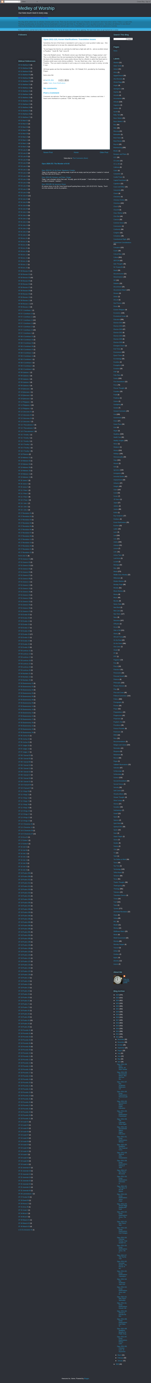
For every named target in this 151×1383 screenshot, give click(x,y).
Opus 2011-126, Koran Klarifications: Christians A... (122, 1180)
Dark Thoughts (118, 264)
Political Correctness (120, 696)
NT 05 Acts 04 (23, 245)
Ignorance (117, 470)
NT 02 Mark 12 (23, 140)
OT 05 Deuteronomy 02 (25, 686)
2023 (117, 1003)
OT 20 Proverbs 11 (24, 1056)
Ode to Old (117, 630)
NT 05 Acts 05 (23, 248)
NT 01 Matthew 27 (24, 117)
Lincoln (116, 548)
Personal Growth (119, 676)
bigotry (116, 957)
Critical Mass (118, 254)
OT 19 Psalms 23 (24, 984)
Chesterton (117, 196)
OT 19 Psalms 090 (24, 929)
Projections (117, 718)
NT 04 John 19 (23, 228)
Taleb (115, 856)
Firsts (115, 385)
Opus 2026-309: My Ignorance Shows (54, 184)
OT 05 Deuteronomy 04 (25, 690)
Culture (116, 257)
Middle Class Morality (120, 575)
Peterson (116, 679)
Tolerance (117, 892)
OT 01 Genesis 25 (24, 598)
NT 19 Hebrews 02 (24, 461)
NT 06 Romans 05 (24, 281)
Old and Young (118, 637)
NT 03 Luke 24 (23, 192)
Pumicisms (117, 732)
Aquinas (116, 92)
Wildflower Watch (119, 931)
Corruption (117, 247)
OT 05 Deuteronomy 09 (25, 703)
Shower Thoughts (119, 797)
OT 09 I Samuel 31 (24, 781)
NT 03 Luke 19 (23, 183)
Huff (115, 467)
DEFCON (116, 260)
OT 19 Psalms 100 (24, 942)
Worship (116, 941)
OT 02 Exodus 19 (24, 631)
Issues (116, 496)
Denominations (118, 277)
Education (117, 319)
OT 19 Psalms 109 (24, 948)
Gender (116, 408)
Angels (116, 85)
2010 (117, 1364)
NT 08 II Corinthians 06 (25, 346)
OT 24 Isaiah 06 (23, 1131)
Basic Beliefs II (118, 121)
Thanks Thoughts (119, 882)
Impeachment (118, 480)
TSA (115, 849)
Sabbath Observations (121, 764)
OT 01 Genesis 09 (24, 578)
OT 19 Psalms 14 (24, 978)
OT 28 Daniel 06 (23, 1200)
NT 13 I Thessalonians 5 (26, 428)
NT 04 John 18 (23, 225)
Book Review (118, 141)
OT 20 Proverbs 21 (24, 1086)
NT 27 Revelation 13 (24, 539)
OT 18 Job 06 (22, 850)
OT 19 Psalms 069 (24, 922)
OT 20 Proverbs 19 (24, 1079)
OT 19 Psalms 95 (24, 1027)
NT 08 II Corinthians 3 (25, 359)
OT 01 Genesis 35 (24, 605)
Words (116, 934)
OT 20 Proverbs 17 (24, 1073)
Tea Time (116, 866)
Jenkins (116, 506)
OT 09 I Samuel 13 (24, 768)
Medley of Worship (36, 8)
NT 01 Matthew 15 (24, 88)
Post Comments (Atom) (80, 158)
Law (115, 535)
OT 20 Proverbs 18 (24, 1076)
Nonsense (117, 620)
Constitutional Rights (120, 239)
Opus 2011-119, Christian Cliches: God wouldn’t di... (122, 1240)
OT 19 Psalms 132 (24, 965)
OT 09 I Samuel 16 (24, 772)
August (120, 1050)
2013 (117, 1031)
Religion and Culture (120, 745)
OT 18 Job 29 (22, 863)
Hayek (116, 431)
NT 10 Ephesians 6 (24, 398)
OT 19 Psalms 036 (24, 902)
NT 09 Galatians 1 (24, 372)
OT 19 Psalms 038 (24, 909)
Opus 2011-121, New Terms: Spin (122, 1223)
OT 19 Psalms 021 (24, 896)
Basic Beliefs (118, 118)
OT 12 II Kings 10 (24, 811)
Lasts (115, 532)
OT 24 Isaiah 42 (23, 1151)
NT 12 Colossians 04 (25, 418)
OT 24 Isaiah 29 (23, 1144)
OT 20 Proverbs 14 (24, 1066)
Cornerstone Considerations (122, 242)
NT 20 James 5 (23, 487)
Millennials (117, 578)
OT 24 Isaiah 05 (23, 1128)
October (120, 1045)
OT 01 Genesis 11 (24, 582)
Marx (115, 568)
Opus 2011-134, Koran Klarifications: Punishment (122, 1113)
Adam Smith (117, 66)
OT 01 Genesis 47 (24, 611)
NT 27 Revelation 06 (24, 529)
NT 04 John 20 (23, 232)
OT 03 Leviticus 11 (24, 650)
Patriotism (117, 669)
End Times (117, 349)
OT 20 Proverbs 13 (24, 1063)
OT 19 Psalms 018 (24, 889)
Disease (116, 293)
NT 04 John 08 (23, 205)
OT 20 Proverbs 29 (24, 1112)
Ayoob (116, 111)
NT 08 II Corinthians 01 (25, 336)
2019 (117, 1014)
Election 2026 (118, 339)
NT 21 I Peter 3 (23, 497)
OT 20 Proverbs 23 (24, 1092)
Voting (116, 918)
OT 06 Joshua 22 (23, 739)
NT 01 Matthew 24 (24, 107)
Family (116, 378)
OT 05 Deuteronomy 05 (25, 693)
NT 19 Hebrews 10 (24, 470)
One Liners (117, 646)
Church (116, 206)
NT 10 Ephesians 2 (24, 389)
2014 (117, 1028)
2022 (117, 1006)
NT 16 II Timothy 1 (24, 444)
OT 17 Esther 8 (23, 844)
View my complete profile (126, 980)
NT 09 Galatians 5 (24, 382)
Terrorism (116, 876)
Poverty (116, 705)
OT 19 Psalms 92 (24, 1023)
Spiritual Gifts (118, 827)
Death (115, 270)
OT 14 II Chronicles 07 (25, 834)
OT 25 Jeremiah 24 (24, 1177)
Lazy (115, 539)
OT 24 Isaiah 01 (23, 1122)
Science (116, 777)
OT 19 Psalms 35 (24, 994)
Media (115, 571)
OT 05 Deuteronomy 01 (25, 683)
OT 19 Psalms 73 (24, 1007)
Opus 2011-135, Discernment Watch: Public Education (122, 1104)
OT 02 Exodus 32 (24, 644)
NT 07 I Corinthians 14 (25, 327)
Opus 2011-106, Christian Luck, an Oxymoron (122, 1349)
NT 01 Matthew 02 (24, 68)
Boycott (116, 144)
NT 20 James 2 (23, 480)
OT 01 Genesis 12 (24, 585)
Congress (117, 233)
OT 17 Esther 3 (23, 840)
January (120, 1361)
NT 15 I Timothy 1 (24, 435)
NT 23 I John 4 (23, 510)
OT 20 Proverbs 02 (24, 1033)
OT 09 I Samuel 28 (24, 778)
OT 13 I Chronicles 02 (25, 824)
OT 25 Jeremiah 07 (24, 1167)
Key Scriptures (118, 516)
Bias (115, 124)
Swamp (116, 846)
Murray (116, 594)
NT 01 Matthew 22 (24, 104)
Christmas (117, 203)
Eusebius (116, 362)
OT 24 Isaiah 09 (23, 1141)
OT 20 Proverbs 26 (24, 1102)
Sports (116, 830)
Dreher (116, 296)
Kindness (116, 519)
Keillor (116, 512)
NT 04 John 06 (23, 202)
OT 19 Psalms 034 (24, 899)
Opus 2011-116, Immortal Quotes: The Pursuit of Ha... (122, 1265)
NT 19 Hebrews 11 (24, 474)
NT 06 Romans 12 (24, 304)
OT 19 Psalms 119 (24, 955)
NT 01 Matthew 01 (24, 65)
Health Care (117, 437)
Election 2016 (118, 323)
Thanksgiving (118, 885)
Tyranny (116, 908)
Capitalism (117, 183)
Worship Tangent (119, 944)
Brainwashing (118, 147)
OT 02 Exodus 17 (24, 628)
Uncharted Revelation (120, 912)
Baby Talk (117, 115)
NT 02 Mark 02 (23, 124)
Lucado (116, 561)
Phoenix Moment (119, 686)
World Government (119, 938)
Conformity (117, 229)
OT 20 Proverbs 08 (24, 1046)
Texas (115, 879)
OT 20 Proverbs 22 (24, 1089)
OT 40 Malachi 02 (24, 1223)
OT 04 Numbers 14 (24, 677)
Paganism (117, 660)
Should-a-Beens (119, 794)
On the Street (118, 643)
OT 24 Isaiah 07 (23, 1135)
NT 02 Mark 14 (23, 143)
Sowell (116, 813)
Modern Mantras (119, 581)
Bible (115, 128)
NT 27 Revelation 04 (24, 523)
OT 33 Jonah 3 (23, 1210)
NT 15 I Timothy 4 (24, 438)
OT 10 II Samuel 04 (24, 785)
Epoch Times (118, 355)
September (121, 1048)
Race (115, 738)
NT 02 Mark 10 (23, 137)
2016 (117, 1023)
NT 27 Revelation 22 (24, 552)
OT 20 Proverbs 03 (24, 1037)
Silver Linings (118, 800)
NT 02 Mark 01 (23, 120)
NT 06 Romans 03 (24, 277)
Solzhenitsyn (118, 810)
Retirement (117, 755)
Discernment (118, 287)
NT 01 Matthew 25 (24, 111)
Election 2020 (118, 329)
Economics (117, 313)
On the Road (118, 640)
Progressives (118, 715)
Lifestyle (116, 545)
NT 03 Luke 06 (23, 160)
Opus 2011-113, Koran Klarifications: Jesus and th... (122, 1290)
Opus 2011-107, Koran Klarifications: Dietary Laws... (122, 1340)
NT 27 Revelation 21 (24, 549)
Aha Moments (118, 79)
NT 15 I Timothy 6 (24, 441)
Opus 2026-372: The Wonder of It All (55, 164)
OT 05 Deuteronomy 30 (25, 722)
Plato (115, 689)
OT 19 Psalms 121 (24, 958)
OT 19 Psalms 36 (24, 997)
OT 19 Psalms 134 (24, 968)
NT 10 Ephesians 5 (24, 395)
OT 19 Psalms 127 (24, 961)
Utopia (116, 915)
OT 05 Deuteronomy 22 (25, 716)
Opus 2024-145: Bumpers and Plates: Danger (56, 177)
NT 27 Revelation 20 (24, 546)
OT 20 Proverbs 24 (24, 1096)
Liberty (116, 542)
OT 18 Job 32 (22, 866)
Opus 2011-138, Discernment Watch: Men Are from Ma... (122, 1075)
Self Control (117, 790)
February (121, 1358)
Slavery (116, 804)
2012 (117, 1034)
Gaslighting (117, 404)
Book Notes (117, 138)
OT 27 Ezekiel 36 (24, 1197)
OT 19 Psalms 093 (24, 938)
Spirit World (117, 823)
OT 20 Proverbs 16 (24, 1069)
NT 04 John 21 (23, 235)
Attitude (116, 102)
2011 (117, 1037)
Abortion (116, 62)
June (119, 1056)
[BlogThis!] (61, 80)
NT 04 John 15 (23, 218)
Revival (116, 758)
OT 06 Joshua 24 (23, 742)
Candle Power (118, 177)
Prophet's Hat (118, 722)
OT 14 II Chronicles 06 (25, 830)
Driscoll (116, 300)
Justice (116, 509)
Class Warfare (118, 213)
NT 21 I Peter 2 (23, 493)
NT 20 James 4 (23, 484)
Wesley (116, 928)
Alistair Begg (118, 82)
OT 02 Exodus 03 (24, 618)
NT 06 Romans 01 (24, 271)
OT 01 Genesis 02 (24, 562)
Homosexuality (118, 457)
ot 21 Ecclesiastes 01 (25, 1230)
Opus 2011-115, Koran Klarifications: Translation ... (122, 1273)
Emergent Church (119, 346)
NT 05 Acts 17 (23, 264)
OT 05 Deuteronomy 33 (25, 729)
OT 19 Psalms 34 (24, 991)
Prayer (116, 709)
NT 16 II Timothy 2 (24, 448)
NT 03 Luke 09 (23, 163)
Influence (116, 483)
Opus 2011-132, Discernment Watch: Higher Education (122, 1130)
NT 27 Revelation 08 (24, 536)
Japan (115, 503)
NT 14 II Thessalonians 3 (26, 431)
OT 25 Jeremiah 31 (24, 1187)
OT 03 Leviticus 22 (24, 664)
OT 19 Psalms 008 (24, 876)
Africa (115, 72)
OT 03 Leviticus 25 (24, 670)
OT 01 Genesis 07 (24, 575)
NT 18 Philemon (23, 454)
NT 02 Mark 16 (23, 146)
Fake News (117, 375)
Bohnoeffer (117, 134)
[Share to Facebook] (66, 80)
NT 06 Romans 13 (24, 307)
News (115, 617)
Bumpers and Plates (120, 154)
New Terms (117, 614)
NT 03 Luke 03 (23, 156)
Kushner (116, 525)
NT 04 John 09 (23, 209)
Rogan (116, 761)
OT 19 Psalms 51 (24, 1001)
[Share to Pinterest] (68, 80)
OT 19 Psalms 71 (24, 1004)
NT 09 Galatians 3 (24, 376)
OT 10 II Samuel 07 (24, 788)
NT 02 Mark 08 (23, 133)
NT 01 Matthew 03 (24, 71)
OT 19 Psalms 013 (24, 886)
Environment (118, 352)
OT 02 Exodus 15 (24, 624)
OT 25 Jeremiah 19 (24, 1171)
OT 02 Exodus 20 (24, 634)
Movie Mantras (118, 591)
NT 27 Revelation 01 (24, 513)
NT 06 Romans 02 (24, 274)
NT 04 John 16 (23, 222)
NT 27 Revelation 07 (24, 533)
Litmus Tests (118, 555)
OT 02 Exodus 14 (24, 621)
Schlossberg (117, 774)
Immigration (117, 473)
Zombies (116, 954)
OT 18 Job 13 (22, 860)
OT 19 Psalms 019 (24, 893)
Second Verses (118, 784)
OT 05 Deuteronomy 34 (25, 732)
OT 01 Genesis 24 (24, 595)
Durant (116, 306)
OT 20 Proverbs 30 (24, 1115)
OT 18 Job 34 (22, 870)
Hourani (116, 463)
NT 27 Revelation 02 (24, 516)
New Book (117, 607)
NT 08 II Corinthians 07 (25, 349)
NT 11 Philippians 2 (24, 405)
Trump (116, 898)
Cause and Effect (119, 187)
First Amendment (119, 381)
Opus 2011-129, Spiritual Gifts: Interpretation (122, 1155)
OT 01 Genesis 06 (24, 572)
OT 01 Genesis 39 (24, 608)
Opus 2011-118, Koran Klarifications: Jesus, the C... (122, 1249)
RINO (115, 735)
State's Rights (118, 836)
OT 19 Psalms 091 (24, 932)
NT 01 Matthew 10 (24, 84)
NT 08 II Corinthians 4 (25, 363)
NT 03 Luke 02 (23, 153)
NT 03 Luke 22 (23, 189)
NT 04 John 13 (23, 212)
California (116, 167)
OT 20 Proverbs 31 (24, 1118)
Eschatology (117, 359)
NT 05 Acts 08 (23, 251)
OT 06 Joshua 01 (23, 736)
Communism (118, 226)
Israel (115, 493)
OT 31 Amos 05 (23, 1207)
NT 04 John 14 (23, 215)
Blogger (86, 1378)
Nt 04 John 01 (22, 556)
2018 (117, 1017)
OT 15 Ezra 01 (23, 837)
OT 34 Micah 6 (23, 1217)
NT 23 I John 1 (23, 503)
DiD (115, 280)
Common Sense (119, 223)
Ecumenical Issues (120, 316)
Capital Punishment (120, 180)
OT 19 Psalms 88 (24, 1017)
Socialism (117, 807)
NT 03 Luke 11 (23, 169)
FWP (115, 372)
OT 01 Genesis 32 (24, 601)
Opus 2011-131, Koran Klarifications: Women (122, 1139)
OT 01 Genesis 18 (24, 592)
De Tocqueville (118, 267)
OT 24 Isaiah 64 (23, 1161)
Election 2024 (118, 336)
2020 (117, 1012)
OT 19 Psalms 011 (24, 879)
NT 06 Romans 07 (24, 287)
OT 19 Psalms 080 (24, 925)
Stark (115, 833)
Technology (117, 869)
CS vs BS (117, 164)
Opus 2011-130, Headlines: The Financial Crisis (122, 1147)
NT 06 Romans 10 (24, 297)
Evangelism (117, 365)
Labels (116, 529)
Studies (116, 843)
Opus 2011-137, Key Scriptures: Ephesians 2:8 (122, 1085)
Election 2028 (118, 342)
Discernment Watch (120, 290)
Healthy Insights (119, 440)
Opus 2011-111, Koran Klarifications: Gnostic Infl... (122, 1305)
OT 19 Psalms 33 (24, 987)
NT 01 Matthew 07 (24, 81)
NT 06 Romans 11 (24, 300)
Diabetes (116, 283)
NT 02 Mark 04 (23, 127)
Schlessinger (118, 771)
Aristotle (116, 95)
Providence (117, 725)
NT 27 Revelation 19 (24, 542)
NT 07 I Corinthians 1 (25, 310)
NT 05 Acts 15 (23, 258)
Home (76, 152)
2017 (117, 1020)
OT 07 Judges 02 (23, 745)
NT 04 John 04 (23, 199)
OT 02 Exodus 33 (24, 647)
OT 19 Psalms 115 (24, 951)
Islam (50, 83)
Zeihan (116, 951)
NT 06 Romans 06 (24, 284)
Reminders (117, 748)
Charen (116, 193)
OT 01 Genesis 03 (24, 565)
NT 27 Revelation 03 (24, 520)
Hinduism (116, 447)
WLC (115, 921)
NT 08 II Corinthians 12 (25, 356)
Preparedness (118, 712)
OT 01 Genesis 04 (24, 569)
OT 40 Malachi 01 (24, 1220)
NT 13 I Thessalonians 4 (26, 425)
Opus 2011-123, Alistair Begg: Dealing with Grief (122, 1206)
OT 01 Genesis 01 (24, 559)
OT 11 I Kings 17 (23, 801)
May (119, 1059)
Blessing (116, 131)
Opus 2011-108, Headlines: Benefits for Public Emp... (122, 1331)
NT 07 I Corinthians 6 (25, 333)
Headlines (117, 434)
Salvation (116, 768)
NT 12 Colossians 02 (25, 415)
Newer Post (48, 152)
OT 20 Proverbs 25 (24, 1099)
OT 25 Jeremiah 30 (24, 1184)
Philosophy (117, 683)
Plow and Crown (119, 692)
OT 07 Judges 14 (23, 749)
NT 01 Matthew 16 (24, 91)
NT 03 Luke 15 (23, 176)
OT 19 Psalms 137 (24, 971)
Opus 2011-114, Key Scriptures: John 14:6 (122, 1281)
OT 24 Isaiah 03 (23, 1125)
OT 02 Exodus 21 (24, 637)
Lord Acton (117, 558)
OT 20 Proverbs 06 (24, 1043)
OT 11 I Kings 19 (23, 807)
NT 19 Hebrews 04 (24, 464)
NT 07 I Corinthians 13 (25, 323)
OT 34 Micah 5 (23, 1213)
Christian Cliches (119, 200)
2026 (117, 995)
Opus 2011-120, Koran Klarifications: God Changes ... (122, 1231)
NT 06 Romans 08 (24, 290)
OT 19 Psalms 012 (24, 883)
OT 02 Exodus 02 (24, 614)
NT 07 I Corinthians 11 (25, 317)
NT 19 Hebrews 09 (24, 467)
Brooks (116, 151)
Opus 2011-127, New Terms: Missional (122, 1172)
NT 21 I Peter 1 (23, 490)
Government (117, 418)
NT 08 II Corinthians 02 (25, 340)
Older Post (104, 152)
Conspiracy (117, 236)
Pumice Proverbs (119, 728)
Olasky (116, 633)
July (119, 1053)
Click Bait (117, 216)
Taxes (115, 862)
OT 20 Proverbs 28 (24, 1109)
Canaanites (117, 174)
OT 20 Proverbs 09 (24, 1050)
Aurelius (116, 108)
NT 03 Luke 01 (23, 150)
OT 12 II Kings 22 (24, 817)
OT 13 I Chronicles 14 (25, 827)
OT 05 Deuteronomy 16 (25, 709)
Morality (116, 588)
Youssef (116, 948)
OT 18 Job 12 (22, 857)
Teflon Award (118, 872)
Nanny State (117, 604)
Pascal (116, 666)
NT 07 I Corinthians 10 (25, 313)
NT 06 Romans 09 (24, 294)
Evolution (116, 368)
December (121, 1039)
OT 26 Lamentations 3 (25, 1194)
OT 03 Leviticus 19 (24, 660)
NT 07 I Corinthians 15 (25, 330)
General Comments (120, 411)
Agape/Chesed (118, 75)
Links (115, 552)
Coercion (116, 219)
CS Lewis (117, 161)
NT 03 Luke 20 (23, 186)
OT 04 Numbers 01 (24, 673)
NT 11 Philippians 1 (24, 402)
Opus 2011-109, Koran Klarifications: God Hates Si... (122, 1322)
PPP (115, 656)
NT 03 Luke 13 (23, 173)
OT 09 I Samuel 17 (24, 775)
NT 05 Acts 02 (23, 241)
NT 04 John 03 (23, 196)
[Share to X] (64, 80)
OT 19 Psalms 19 (24, 981)
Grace (115, 421)
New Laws (117, 611)
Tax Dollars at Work (120, 859)
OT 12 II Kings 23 (24, 821)
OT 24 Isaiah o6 (23, 1164)
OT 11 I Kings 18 (23, 804)
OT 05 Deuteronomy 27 (25, 719)
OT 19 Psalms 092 (24, 935)
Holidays (116, 453)
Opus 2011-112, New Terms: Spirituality (122, 1298)
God (115, 414)
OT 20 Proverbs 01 (24, 1030)
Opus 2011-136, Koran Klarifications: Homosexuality (122, 1095)
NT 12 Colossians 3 (24, 421)
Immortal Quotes (119, 476)
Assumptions (118, 98)
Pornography (118, 702)
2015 (117, 1026)
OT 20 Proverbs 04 (24, 1040)
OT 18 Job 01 (22, 847)
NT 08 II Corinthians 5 (25, 366)
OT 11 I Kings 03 (23, 791)
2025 (117, 998)
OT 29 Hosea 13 (23, 1203)
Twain (115, 905)
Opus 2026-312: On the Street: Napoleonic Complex (58, 170)
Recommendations (119, 741)
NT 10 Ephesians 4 (24, 392)
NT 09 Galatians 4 (24, 379)
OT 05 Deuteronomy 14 (25, 706)
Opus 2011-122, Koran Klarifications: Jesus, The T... (122, 1215)
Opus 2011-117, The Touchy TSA (122, 1256)
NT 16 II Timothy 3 (24, 451)
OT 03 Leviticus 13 (24, 654)
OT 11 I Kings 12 (23, 798)
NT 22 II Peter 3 (23, 500)
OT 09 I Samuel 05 (24, 758)
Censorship (117, 190)
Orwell (116, 650)
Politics (116, 699)
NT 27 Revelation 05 (24, 526)
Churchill (116, 210)
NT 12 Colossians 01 (25, 412)
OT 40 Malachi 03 (24, 1226)
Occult (116, 627)
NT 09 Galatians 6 (24, 385)
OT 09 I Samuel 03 (24, 755)
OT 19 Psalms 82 (24, 1014)
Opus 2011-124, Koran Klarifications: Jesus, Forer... (122, 1197)
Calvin (116, 170)
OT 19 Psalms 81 (24, 1010)
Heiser (116, 444)
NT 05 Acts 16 (23, 261)
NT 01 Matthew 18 (24, 94)
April (119, 1062)
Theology (116, 889)
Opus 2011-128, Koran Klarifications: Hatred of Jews (122, 1164)
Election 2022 (118, 332)
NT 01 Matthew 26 (24, 114)
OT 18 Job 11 (22, 853)
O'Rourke (116, 624)
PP (115, 653)
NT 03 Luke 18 (23, 179)
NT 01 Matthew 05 (24, 75)
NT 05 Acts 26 (23, 268)
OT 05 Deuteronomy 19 (25, 713)
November (121, 1042)
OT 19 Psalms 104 (24, 945)
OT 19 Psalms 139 (24, 974)
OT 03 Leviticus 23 (24, 667)
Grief (115, 427)
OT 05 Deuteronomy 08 (25, 700)
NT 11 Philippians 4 (24, 408)
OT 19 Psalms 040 (24, 916)
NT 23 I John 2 (23, 507)
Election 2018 (118, 326)
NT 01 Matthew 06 (24, 78)
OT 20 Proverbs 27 (24, 1105)
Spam (115, 817)
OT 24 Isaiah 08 (23, 1138)
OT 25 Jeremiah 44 (24, 1190)
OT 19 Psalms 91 (24, 1020)
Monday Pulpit (118, 584)
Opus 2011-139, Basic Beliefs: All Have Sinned (122, 1066)
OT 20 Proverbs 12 (24, 1059)
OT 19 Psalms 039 (24, 912)
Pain (115, 663)
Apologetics (117, 89)
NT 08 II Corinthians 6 (25, 369)
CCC (115, 157)
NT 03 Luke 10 (23, 166)
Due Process (118, 303)
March (120, 1355)
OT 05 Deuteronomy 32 (25, 726)
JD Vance (117, 499)
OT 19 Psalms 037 (24, 906)
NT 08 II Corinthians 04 (25, 343)
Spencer (116, 820)
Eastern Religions (119, 309)
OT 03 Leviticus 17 (24, 657)
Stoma (116, 840)
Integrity (116, 486)
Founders (116, 391)
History (116, 450)
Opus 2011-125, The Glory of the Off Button (122, 1188)
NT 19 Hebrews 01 (24, 457)
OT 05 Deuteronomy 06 (25, 696)
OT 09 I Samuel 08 (24, 762)
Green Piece (117, 424)
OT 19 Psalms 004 (24, 873)
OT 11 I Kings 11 (23, 794)
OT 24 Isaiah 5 (23, 1154)
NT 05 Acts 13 (23, 255)
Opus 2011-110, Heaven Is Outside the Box (122, 1313)
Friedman (116, 398)
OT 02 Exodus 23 (24, 641)
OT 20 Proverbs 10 (24, 1053)
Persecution (117, 673)
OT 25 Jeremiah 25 (24, 1181)
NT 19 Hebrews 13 (24, 477)
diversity (116, 961)
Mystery (116, 601)
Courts (116, 251)
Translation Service (120, 895)
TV (114, 853)
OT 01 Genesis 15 (24, 588)
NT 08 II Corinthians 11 (25, 353)
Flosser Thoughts (119, 388)
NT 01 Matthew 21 (24, 101)
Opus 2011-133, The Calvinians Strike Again (122, 1121)
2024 (117, 1000)
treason (116, 964)
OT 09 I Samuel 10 (24, 765)
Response (117, 751)
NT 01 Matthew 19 (24, 97)
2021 (117, 1009)
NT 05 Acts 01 (23, 238)
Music (115, 597)
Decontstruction (119, 274)
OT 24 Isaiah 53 (23, 1158)
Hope (115, 460)
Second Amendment (120, 781)
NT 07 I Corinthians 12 (25, 320)
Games (116, 401)
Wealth (116, 925)
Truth (115, 902)
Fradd (115, 395)
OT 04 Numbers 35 (24, 680)
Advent (116, 69)
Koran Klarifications (59, 83)
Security (116, 787)
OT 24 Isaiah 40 (23, 1148)
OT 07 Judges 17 (23, 752)
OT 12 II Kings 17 (24, 814)
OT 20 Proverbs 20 (24, 1082)
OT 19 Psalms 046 (24, 919)
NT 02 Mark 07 (23, 130)
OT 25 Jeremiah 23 (24, 1174)
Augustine (117, 105)
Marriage (116, 565)
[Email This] (59, 80)
